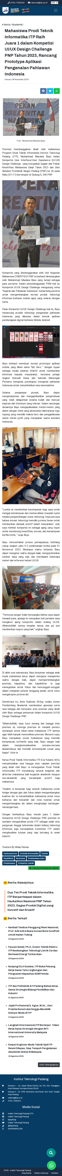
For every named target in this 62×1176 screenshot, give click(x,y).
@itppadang (13, 1126)
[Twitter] (50, 91)
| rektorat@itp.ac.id (39, 3)
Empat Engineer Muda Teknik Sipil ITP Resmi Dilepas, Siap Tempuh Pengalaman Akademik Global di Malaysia (32, 1048)
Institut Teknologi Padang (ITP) (20, 1114)
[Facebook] (43, 91)
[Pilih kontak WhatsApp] (51, 1165)
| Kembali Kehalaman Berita (45, 868)
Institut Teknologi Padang (18, 1117)
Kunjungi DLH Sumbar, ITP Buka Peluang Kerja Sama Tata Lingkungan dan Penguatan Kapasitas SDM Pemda (31, 970)
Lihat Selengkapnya (48, 1065)
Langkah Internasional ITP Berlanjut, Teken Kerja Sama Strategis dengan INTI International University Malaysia (33, 1029)
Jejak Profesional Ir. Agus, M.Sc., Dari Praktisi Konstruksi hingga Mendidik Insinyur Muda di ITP (30, 1009)
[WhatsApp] (57, 91)
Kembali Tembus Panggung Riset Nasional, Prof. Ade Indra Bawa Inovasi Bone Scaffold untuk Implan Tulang (33, 931)
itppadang (12, 1120)
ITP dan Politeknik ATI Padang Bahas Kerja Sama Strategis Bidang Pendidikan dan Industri (33, 990)
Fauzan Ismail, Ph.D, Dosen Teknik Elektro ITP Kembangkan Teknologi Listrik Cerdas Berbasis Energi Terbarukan (32, 950)
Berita (7, 24)
